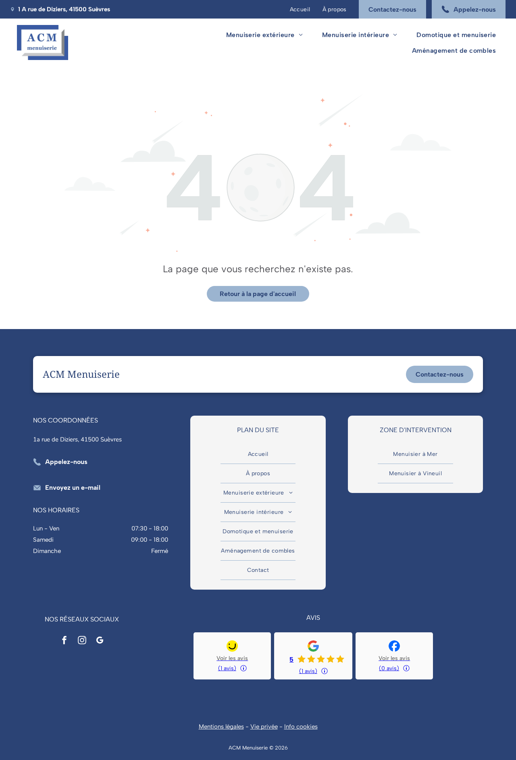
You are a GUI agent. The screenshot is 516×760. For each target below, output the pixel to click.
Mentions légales (221, 726)
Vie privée (264, 726)
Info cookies (301, 726)
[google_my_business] (99, 641)
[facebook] (64, 641)
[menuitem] (300, 9)
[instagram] (81, 641)
